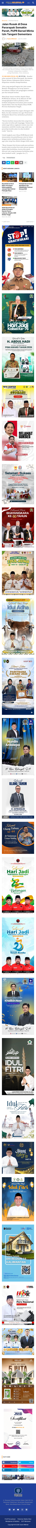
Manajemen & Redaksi (12, 1521)
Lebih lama (29, 221)
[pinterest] (26, 1509)
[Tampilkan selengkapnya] (25, 162)
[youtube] (18, 1509)
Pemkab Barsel (13, 20)
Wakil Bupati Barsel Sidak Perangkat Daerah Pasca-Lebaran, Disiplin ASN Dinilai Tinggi (9, 211)
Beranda (4, 20)
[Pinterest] (17, 162)
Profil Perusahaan (10, 1519)
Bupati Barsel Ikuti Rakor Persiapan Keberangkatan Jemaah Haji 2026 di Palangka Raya (8, 187)
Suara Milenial (24, 1524)
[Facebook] (4, 162)
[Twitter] (8, 162)
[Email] (21, 162)
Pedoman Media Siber (24, 1519)
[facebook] (9, 1509)
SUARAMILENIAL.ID (10, 76)
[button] (2, 2)
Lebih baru (6, 221)
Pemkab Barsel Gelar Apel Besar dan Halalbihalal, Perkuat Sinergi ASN (26, 186)
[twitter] (13, 1509)
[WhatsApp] (12, 162)
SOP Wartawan (26, 1521)
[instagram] (22, 1509)
